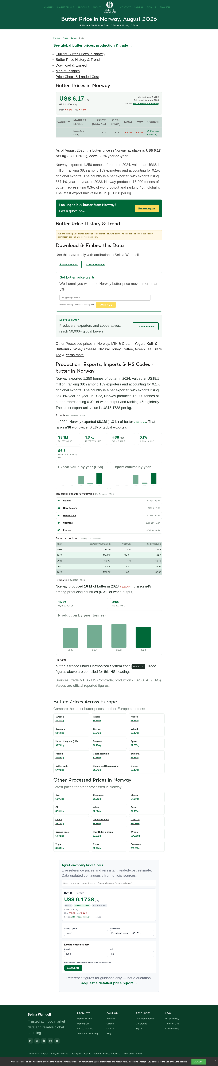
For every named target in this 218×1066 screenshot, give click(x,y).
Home (85, 25)
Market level (115, 928)
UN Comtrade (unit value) (146, 103)
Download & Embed (71, 65)
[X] (37, 1041)
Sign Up (151, 7)
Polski (139, 1053)
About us (111, 1018)
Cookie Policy (172, 1028)
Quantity (68, 949)
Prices (116, 25)
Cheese (90, 349)
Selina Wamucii (39, 1014)
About (97, 7)
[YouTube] (57, 1041)
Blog (108, 1033)
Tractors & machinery (87, 1033)
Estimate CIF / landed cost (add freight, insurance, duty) (88, 962)
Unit (111, 949)
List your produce (145, 326)
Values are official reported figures (82, 685)
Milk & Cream (121, 344)
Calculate (73, 968)
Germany (68, 522)
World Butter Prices (100, 25)
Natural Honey (109, 349)
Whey (77, 349)
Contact (125, 7)
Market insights (85, 1018)
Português (76, 1053)
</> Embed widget (95, 264)
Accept (198, 1062)
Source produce (85, 1028)
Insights (48, 7)
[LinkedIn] (30, 1041)
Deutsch (65, 1053)
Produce (83, 7)
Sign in (139, 1028)
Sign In (138, 7)
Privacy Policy (172, 1018)
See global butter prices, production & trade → (93, 45)
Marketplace (65, 7)
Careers (110, 1023)
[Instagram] (50, 1041)
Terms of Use (172, 1023)
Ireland (67, 500)
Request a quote (146, 208)
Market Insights (68, 71)
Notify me (106, 305)
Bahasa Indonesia (111, 1053)
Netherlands (69, 515)
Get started (141, 1023)
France (67, 530)
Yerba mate (75, 355)
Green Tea (143, 349)
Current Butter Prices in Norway (80, 54)
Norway (125, 25)
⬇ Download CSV (68, 264)
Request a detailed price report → (109, 983)
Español (87, 1053)
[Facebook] (43, 1041)
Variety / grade (70, 928)
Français (55, 1053)
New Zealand (70, 508)
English (165, 7)
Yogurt (140, 344)
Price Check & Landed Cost (77, 77)
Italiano (97, 1053)
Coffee (127, 349)
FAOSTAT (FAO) (147, 680)
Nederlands (128, 1053)
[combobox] (109, 883)
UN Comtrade (102, 680)
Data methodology (145, 1018)
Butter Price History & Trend (78, 60)
